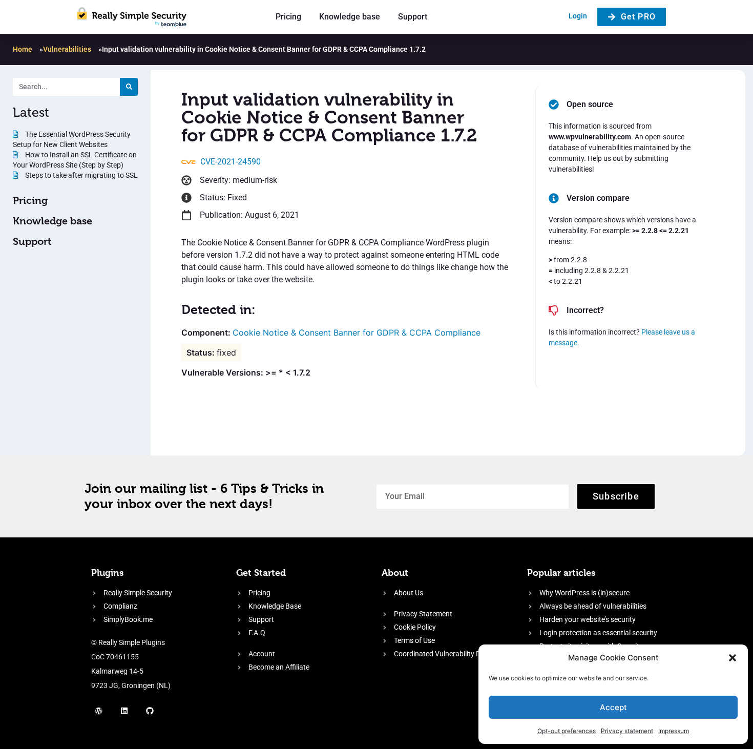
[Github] (150, 710)
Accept (613, 707)
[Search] (129, 87)
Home (22, 49)
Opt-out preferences (566, 731)
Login (578, 16)
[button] (732, 658)
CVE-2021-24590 (230, 162)
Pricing (288, 17)
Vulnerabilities (67, 49)
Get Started (261, 572)
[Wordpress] (99, 710)
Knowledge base (349, 17)
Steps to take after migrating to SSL (81, 175)
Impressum (673, 731)
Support (412, 17)
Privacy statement (627, 731)
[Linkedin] (124, 710)
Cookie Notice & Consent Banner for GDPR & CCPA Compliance (356, 332)
